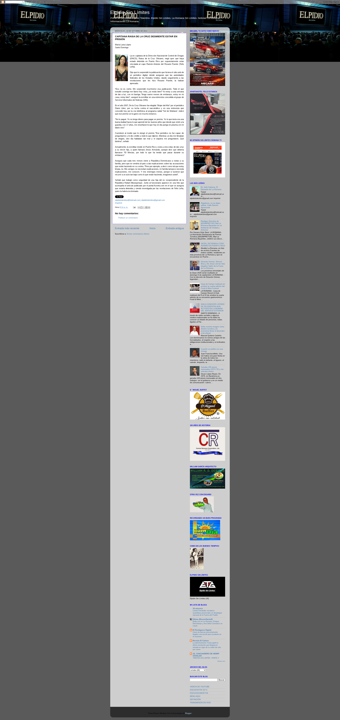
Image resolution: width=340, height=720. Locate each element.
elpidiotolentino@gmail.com (153, 200)
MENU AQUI (195, 696)
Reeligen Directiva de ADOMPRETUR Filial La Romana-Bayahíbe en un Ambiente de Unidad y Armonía (211, 225)
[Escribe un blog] (141, 207)
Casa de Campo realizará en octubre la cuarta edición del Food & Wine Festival (213, 286)
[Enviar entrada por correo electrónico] (134, 207)
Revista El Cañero (201, 641)
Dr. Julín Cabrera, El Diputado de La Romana (211, 188)
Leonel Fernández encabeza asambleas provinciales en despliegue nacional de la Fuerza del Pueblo (207, 613)
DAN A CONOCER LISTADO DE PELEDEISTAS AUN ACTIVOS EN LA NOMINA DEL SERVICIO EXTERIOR (212, 307)
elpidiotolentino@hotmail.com (127, 200)
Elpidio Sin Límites (130, 12)
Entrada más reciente (127, 228)
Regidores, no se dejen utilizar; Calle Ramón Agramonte (210, 205)
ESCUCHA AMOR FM (199, 693)
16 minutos (198, 608)
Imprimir (118, 203)
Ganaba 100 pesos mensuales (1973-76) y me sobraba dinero (212, 369)
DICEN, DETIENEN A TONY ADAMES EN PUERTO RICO (213, 245)
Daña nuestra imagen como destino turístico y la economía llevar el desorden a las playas (213, 330)
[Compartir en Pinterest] (149, 207)
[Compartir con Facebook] (146, 207)
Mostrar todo (221, 661)
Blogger (188, 713)
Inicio (153, 228)
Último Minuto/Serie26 (203, 619)
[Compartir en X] (144, 207)
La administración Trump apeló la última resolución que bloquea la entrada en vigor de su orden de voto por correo (207, 646)
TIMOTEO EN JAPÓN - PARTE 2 (206, 658)
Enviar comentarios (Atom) (138, 234)
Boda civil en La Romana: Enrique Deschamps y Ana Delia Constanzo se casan (207, 623)
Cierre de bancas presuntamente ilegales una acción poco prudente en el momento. (207, 634)
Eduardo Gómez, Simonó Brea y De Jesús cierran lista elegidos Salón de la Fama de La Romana (213, 265)
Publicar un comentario (128, 218)
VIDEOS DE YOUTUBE (199, 687)
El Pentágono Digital (202, 630)
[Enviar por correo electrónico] (139, 207)
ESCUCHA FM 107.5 (198, 690)
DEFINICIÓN (195, 699)
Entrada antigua (175, 228)
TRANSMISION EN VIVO (200, 703)
